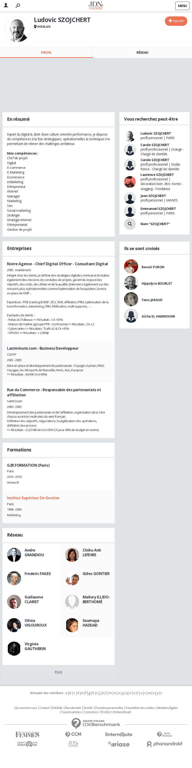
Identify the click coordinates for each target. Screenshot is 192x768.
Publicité (57, 708)
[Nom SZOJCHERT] (130, 224)
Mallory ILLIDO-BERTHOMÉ (96, 599)
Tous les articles (71, 712)
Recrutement (73, 708)
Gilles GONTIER (96, 573)
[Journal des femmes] (27, 735)
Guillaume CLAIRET (34, 599)
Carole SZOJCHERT (154, 145)
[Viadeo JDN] (73, 744)
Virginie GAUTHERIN (35, 646)
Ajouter (178, 21)
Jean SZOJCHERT (153, 195)
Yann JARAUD (152, 300)
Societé (88, 708)
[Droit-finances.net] (164, 735)
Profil (46, 52)
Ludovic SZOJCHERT (155, 133)
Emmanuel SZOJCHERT (158, 208)
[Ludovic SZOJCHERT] (17, 29)
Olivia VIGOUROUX (36, 623)
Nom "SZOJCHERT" (155, 224)
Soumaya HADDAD (91, 623)
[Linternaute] (119, 734)
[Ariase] (119, 743)
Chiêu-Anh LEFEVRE (92, 552)
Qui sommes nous (25, 708)
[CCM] (73, 735)
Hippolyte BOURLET (157, 283)
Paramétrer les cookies (140, 708)
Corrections (91, 712)
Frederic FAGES (38, 573)
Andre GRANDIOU (34, 552)
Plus (58, 672)
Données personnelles (109, 708)
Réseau (142, 52)
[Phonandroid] (164, 744)
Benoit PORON (153, 267)
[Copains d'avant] (27, 744)
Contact (44, 708)
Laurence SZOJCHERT (157, 174)
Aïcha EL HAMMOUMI (158, 316)
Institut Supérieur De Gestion (33, 497)
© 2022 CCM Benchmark (116, 712)
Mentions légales (167, 708)
